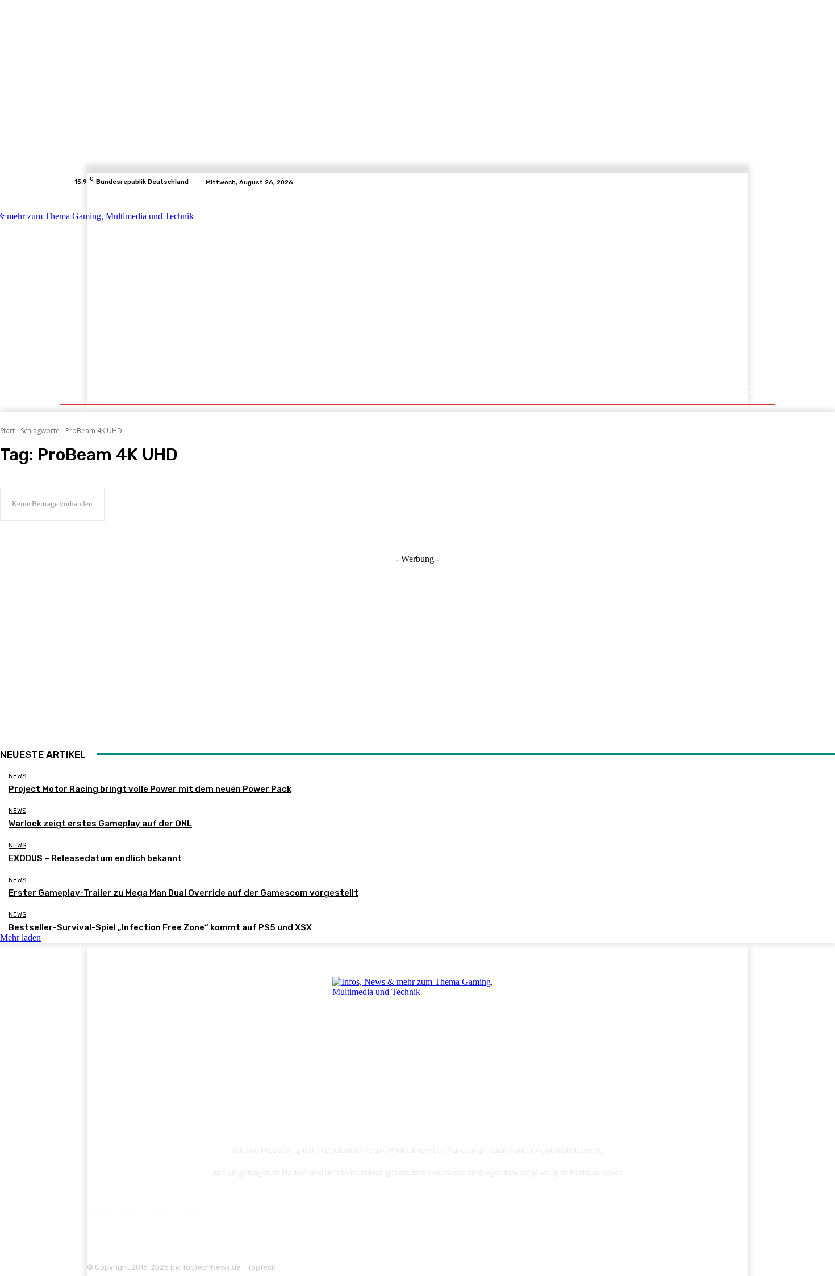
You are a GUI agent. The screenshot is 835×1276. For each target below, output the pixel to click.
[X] (741, 182)
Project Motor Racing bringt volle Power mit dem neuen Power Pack (150, 789)
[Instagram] (727, 182)
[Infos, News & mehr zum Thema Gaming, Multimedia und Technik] (186, 283)
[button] (748, 389)
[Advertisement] (516, 284)
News (17, 776)
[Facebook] (714, 182)
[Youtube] (755, 182)
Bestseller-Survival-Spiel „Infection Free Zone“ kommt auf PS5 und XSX (160, 927)
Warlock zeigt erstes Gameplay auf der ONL (100, 824)
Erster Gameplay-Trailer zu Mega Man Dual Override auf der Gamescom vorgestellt (183, 893)
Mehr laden (20, 937)
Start (7, 430)
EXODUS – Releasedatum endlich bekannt (95, 858)
